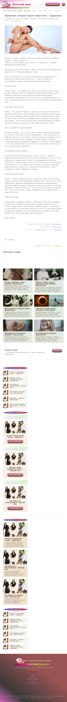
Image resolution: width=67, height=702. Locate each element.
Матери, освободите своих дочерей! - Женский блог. (15, 283)
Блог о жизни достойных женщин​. (13, 10)
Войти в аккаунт (52, 4)
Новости (32, 677)
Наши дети (27, 10)
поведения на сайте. (40, 229)
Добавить (57, 350)
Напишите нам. (58, 229)
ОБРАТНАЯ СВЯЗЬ (32, 679)
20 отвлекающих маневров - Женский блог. (46, 334)
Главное (32, 675)
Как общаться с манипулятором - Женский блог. (15, 502)
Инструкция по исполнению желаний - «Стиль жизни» (15, 334)
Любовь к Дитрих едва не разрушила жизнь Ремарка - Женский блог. (46, 284)
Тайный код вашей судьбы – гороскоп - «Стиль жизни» (46, 309)
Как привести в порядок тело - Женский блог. (14, 596)
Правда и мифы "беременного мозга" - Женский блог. (15, 469)
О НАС (33, 681)
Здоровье (11, 239)
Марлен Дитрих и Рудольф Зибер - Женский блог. (18, 309)
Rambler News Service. (57, 224)
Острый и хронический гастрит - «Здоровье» (15, 436)
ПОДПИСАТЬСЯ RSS (33, 683)
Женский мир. (17, 5)
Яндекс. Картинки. (57, 226)
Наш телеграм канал (33, 669)
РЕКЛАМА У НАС (32, 671)
